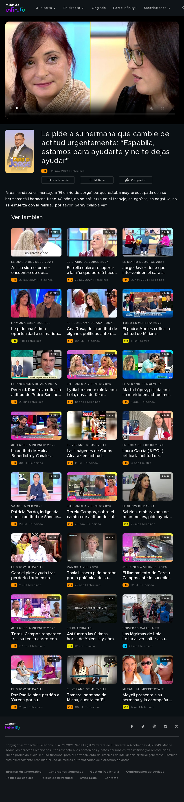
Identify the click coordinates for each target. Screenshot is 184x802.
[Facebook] (132, 726)
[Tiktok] (143, 726)
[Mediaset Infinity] (15, 8)
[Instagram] (165, 726)
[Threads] (154, 726)
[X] (177, 726)
